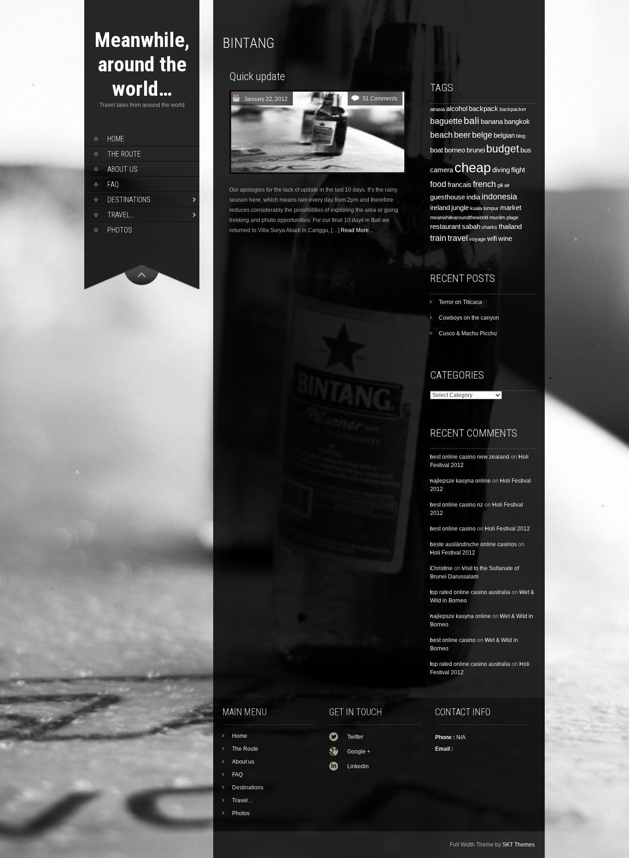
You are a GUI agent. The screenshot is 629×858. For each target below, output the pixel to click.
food (438, 184)
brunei (475, 150)
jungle (460, 207)
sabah (471, 226)
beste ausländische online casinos (473, 544)
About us (122, 169)
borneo (454, 150)
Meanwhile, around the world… (142, 64)
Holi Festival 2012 (507, 528)
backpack (483, 108)
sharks (489, 227)
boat (436, 150)
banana (492, 121)
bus (525, 150)
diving (501, 170)
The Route (124, 154)
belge (482, 135)
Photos (119, 230)
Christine (441, 568)
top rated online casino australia (470, 592)
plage (512, 217)
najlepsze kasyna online (460, 481)
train (438, 238)
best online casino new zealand (469, 457)
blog (520, 136)
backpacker (513, 109)
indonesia (499, 196)
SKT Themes (518, 844)
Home (115, 138)
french (484, 184)
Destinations (129, 199)
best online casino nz (456, 505)
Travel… (120, 214)
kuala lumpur (484, 208)
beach (441, 135)
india (473, 197)
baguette (446, 121)
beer (462, 135)
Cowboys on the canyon (469, 318)
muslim (497, 217)
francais (460, 184)
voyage (477, 239)
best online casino (453, 528)
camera (441, 170)
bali (471, 120)
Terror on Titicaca (460, 302)
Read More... (357, 230)
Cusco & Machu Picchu (468, 333)
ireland (440, 207)
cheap (472, 167)
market (510, 207)
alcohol (456, 108)
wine (505, 238)
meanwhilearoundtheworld (459, 217)
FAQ (113, 184)
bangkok (517, 121)
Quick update (257, 76)
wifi (492, 238)
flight (518, 170)
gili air (503, 185)
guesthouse (447, 197)
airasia (437, 109)
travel (458, 238)
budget (502, 149)
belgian (504, 135)
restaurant (445, 226)
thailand (510, 226)
